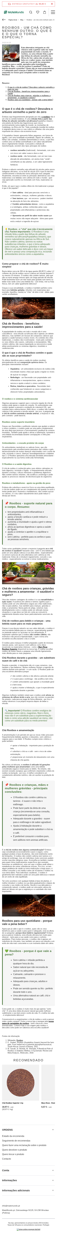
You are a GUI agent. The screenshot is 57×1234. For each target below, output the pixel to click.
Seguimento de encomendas (16, 1140)
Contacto (6, 1159)
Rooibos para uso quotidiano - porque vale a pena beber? (30, 100)
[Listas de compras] (37, 12)
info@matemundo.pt (11, 1206)
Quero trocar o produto (13, 1154)
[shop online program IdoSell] (28, 1229)
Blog (21, 20)
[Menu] (53, 12)
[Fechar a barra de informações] (52, 4)
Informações (9, 1180)
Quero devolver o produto (14, 1150)
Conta (5, 1170)
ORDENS (7, 1129)
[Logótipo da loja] (14, 12)
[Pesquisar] (30, 12)
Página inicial (12, 20)
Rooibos (19, 1040)
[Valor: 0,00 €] (44, 12)
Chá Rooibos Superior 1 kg (12, 1103)
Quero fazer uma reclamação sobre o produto (24, 1145)
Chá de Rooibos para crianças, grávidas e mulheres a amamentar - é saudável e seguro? (29, 97)
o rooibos (46, 117)
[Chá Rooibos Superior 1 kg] (20, 1083)
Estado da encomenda (13, 1136)
